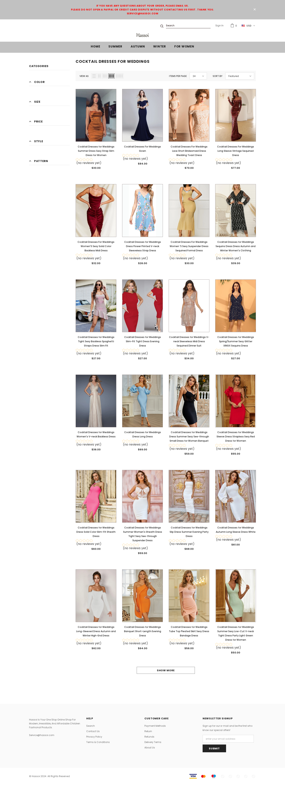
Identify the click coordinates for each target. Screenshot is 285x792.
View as (84, 76)
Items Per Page (178, 76)
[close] (254, 10)
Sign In (219, 25)
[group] (96, 162)
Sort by (217, 76)
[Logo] (142, 35)
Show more (166, 670)
